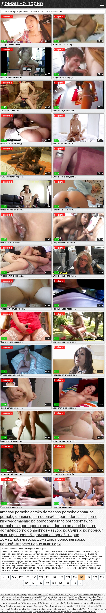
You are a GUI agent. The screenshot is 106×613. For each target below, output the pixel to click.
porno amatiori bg (71, 525)
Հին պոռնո (52, 597)
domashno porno (61, 521)
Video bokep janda (73, 609)
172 (54, 577)
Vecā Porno (92, 603)
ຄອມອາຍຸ (46, 611)
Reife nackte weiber (58, 594)
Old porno (37, 611)
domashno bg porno (29, 521)
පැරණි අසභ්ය (76, 611)
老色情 (41, 603)
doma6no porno (56, 516)
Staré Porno (50, 606)
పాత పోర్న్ (88, 599)
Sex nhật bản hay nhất (38, 594)
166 (14, 577)
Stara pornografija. (65, 606)
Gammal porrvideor (88, 597)
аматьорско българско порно (72, 530)
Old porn (4, 594)
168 (27, 577)
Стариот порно (26, 606)
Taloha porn (56, 611)
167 (20, 577)
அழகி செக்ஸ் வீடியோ (31, 599)
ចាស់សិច (34, 603)
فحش (3, 603)
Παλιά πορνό (100, 609)
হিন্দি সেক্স (42, 597)
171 (48, 577)
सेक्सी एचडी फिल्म (76, 599)
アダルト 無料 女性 (23, 611)
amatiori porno (12, 512)
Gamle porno (12, 606)
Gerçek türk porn (13, 597)
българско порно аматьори (36, 544)
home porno (20, 525)
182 (40, 583)
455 (74, 583)
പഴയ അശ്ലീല (13, 603)
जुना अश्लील (97, 599)
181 (33, 583)
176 (81, 577)
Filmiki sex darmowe (32, 609)
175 (75, 577)
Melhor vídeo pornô (92, 594)
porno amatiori (43, 525)
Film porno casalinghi (17, 594)
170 (41, 577)
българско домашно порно (41, 539)
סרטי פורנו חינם (7, 611)
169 (34, 577)
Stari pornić (39, 606)
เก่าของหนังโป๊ (94, 606)
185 (60, 583)
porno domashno (30, 530)
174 (68, 577)
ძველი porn (73, 597)
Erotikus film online (30, 597)
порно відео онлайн (53, 603)
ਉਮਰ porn (25, 603)
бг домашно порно (46, 535)
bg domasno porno (26, 516)
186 (67, 583)
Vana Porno (88, 609)
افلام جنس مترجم (75, 594)
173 (61, 577)
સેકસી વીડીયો (46, 599)
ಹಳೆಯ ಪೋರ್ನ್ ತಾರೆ (61, 599)
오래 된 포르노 (81, 606)
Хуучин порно (80, 603)
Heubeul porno (89, 611)
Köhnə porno (59, 609)
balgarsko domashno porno (48, 512)
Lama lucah (5, 609)
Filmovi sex (47, 609)
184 (54, 583)
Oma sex (63, 597)
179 (102, 577)
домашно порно (22, 3)
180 (27, 583)
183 (47, 583)
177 (88, 577)
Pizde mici (68, 603)
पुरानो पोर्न (66, 611)
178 (95, 577)
